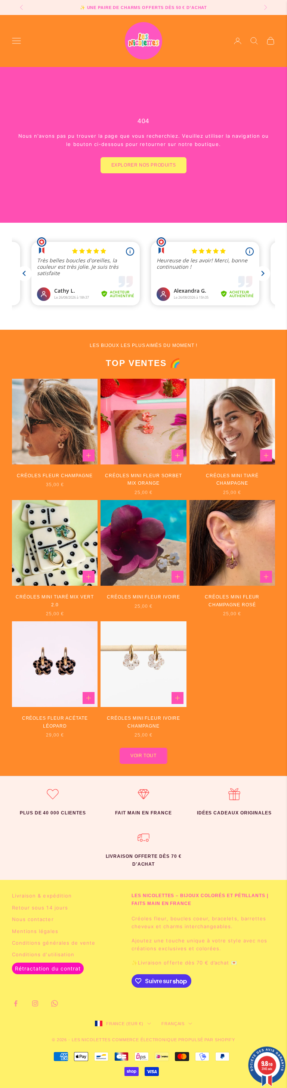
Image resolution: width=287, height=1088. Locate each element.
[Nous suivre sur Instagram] (35, 1003)
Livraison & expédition (42, 896)
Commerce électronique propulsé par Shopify (173, 1039)
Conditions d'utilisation (43, 954)
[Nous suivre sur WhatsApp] (54, 1003)
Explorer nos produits (143, 165)
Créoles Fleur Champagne (55, 475)
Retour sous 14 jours (40, 908)
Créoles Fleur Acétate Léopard (55, 722)
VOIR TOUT (143, 755)
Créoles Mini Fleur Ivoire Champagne (143, 722)
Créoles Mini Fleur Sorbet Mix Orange (143, 479)
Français (173, 1023)
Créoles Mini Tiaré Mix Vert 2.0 (55, 600)
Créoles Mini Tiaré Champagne (232, 479)
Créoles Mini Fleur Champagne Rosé (232, 600)
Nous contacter (33, 919)
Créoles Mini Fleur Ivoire (143, 597)
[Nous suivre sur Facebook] (15, 1003)
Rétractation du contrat (48, 968)
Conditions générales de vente (53, 943)
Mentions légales (35, 931)
